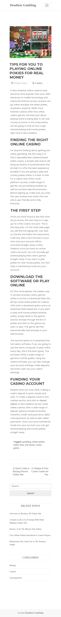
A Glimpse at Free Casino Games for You (39, 471)
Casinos (38, 83)
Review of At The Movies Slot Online (25, 529)
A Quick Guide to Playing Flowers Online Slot (21, 471)
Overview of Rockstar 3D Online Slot (25, 513)
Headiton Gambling (23, 5)
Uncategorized (16, 578)
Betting (13, 565)
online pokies (38, 441)
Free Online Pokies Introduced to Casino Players (30, 535)
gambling (26, 441)
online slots (18, 445)
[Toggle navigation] (47, 5)
